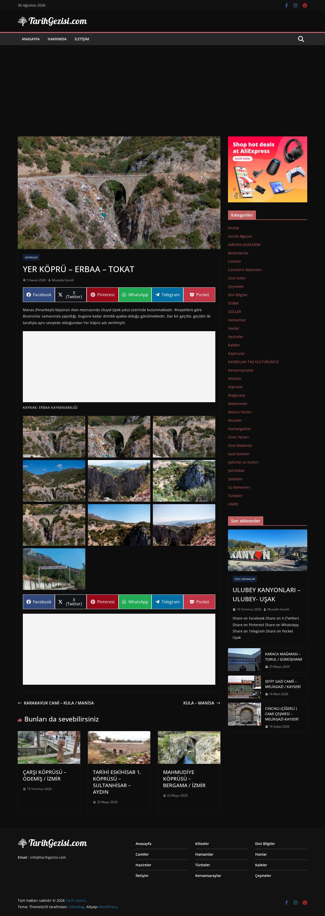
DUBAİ (233, 303)
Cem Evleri (237, 278)
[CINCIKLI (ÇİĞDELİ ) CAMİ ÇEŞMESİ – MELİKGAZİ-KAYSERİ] (244, 717)
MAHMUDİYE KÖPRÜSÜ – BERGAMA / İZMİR (184, 779)
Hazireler (235, 336)
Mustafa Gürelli (63, 280)
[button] (54, 436)
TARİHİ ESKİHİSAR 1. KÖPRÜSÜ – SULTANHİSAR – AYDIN (117, 782)
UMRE (233, 504)
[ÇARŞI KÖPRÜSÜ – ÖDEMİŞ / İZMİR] (49, 734)
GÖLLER (234, 311)
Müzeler (235, 420)
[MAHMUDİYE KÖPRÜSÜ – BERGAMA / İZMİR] (189, 734)
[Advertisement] (162, 83)
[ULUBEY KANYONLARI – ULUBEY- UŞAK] (267, 550)
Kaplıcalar (236, 353)
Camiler (234, 261)
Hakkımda (57, 39)
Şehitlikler (236, 470)
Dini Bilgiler (238, 294)
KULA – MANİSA (198, 703)
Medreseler (238, 403)
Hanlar (233, 328)
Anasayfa (31, 39)
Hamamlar (237, 320)
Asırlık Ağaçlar (240, 236)
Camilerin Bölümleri (245, 269)
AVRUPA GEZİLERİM (244, 244)
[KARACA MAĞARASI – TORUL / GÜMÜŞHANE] (244, 660)
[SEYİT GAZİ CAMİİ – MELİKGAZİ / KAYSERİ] (244, 688)
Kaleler (234, 345)
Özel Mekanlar (240, 445)
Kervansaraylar (241, 370)
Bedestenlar (238, 253)
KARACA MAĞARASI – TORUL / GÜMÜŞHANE (283, 656)
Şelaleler (235, 479)
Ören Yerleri (238, 437)
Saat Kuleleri (239, 453)
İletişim (82, 39)
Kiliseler (235, 378)
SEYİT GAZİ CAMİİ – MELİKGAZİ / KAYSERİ (283, 684)
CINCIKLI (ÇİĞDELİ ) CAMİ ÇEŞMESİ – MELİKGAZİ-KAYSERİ (282, 713)
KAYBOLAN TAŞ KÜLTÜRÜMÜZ (253, 361)
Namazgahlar (239, 428)
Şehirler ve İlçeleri (243, 462)
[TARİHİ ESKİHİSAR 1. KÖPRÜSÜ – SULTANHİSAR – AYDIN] (119, 734)
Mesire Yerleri (240, 412)
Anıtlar (233, 227)
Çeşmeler (236, 286)
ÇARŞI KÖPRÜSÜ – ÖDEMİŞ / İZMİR (44, 775)
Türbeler (235, 495)
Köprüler (31, 257)
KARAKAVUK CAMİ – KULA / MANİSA (59, 703)
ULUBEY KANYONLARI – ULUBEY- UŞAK (266, 594)
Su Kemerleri (239, 487)
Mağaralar (237, 395)
